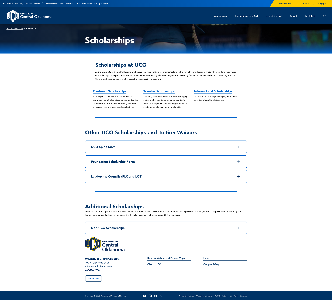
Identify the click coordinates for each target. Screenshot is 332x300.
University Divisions (204, 296)
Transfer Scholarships (159, 91)
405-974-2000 (92, 270)
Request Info (285, 3)
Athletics (310, 16)
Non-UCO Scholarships (108, 228)
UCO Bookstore (221, 296)
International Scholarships (213, 91)
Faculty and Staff (101, 4)
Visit (305, 3)
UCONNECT (8, 4)
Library (37, 4)
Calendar (28, 4)
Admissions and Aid (246, 16)
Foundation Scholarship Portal (113, 162)
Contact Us (93, 278)
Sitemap (243, 296)
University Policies (186, 296)
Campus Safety (211, 264)
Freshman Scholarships (109, 91)
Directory (19, 4)
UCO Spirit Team (103, 147)
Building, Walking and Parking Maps (166, 258)
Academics (220, 16)
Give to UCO (154, 264)
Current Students (51, 4)
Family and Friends (67, 4)
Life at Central (274, 16)
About (293, 16)
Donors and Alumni (84, 4)
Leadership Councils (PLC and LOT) (116, 176)
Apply (321, 3)
